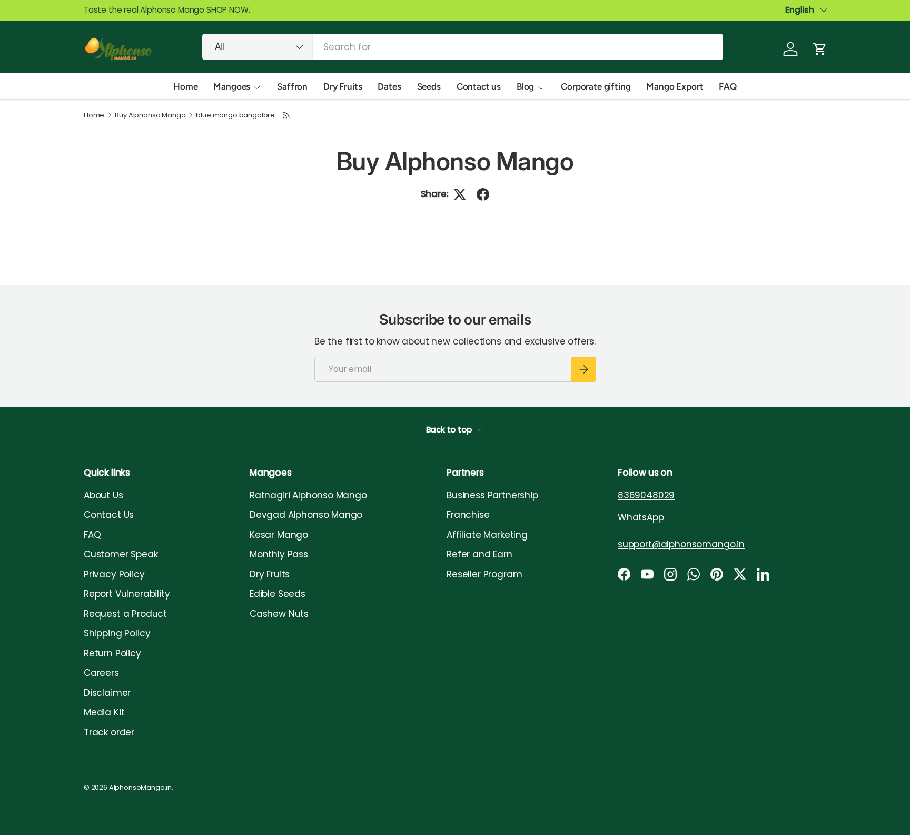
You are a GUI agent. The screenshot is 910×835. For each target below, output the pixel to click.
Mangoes (231, 86)
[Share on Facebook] (482, 194)
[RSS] (287, 115)
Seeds (429, 86)
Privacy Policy (114, 574)
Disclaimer (107, 692)
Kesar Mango (279, 534)
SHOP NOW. (228, 9)
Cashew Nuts (279, 613)
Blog (525, 86)
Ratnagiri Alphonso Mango (308, 495)
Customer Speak (121, 554)
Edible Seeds (277, 593)
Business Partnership (492, 495)
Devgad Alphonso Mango (306, 514)
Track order (109, 732)
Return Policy (112, 653)
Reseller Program (484, 574)
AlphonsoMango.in (140, 787)
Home (185, 86)
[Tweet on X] (459, 194)
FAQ (728, 86)
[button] (820, 49)
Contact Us (109, 514)
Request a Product (125, 613)
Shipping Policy (117, 633)
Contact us (479, 86)
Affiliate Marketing (487, 534)
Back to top (450, 429)
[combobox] (462, 47)
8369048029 (646, 495)
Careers (101, 672)
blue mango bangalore (235, 115)
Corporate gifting (595, 86)
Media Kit (104, 712)
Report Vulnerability (127, 593)
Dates (389, 86)
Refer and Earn (479, 554)
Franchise (468, 514)
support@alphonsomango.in (681, 544)
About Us (103, 495)
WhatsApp (641, 517)
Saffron (292, 86)
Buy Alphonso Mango (150, 115)
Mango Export (674, 86)
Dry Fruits (342, 86)
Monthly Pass (279, 554)
